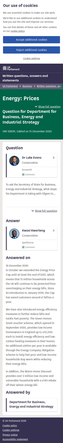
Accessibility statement (15, 439)
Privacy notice (10, 434)
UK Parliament (10, 86)
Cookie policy (10, 425)
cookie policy (18, 31)
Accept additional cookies (31, 39)
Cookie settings (31, 58)
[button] (47, 106)
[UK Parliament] (11, 68)
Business (27, 86)
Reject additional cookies (31, 50)
